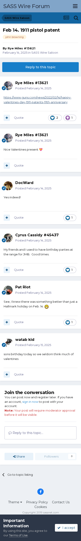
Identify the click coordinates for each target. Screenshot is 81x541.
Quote (19, 117)
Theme (14, 502)
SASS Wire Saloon (44, 52)
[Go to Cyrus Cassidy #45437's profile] (8, 237)
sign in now (30, 401)
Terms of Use (18, 535)
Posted (33, 88)
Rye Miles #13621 (21, 48)
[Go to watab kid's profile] (8, 342)
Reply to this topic (40, 67)
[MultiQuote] (7, 118)
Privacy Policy (37, 502)
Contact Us (61, 502)
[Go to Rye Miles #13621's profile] (8, 85)
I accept (68, 528)
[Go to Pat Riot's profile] (8, 290)
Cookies (40, 507)
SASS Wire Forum (26, 6)
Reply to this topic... (27, 433)
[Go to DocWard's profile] (8, 185)
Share (20, 456)
